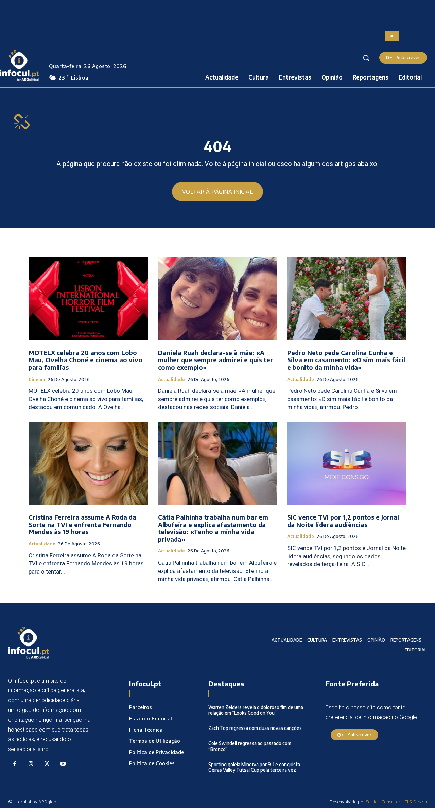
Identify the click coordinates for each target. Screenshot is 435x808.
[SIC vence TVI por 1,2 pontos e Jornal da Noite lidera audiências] (346, 463)
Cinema (37, 379)
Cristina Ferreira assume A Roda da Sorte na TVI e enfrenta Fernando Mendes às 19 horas (82, 524)
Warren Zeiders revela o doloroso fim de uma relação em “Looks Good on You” (255, 710)
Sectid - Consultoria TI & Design (396, 801)
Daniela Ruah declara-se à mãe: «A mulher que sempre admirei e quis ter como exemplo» (215, 360)
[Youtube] (63, 764)
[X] (46, 764)
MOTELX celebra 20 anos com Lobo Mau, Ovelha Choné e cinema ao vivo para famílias (85, 360)
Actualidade (171, 379)
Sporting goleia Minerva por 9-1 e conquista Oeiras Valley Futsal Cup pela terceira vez (254, 767)
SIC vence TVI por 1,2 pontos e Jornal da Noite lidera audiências (343, 520)
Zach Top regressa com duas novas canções (255, 728)
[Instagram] (30, 764)
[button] (366, 58)
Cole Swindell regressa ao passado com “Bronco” (249, 746)
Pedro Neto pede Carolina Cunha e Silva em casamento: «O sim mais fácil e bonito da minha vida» (346, 360)
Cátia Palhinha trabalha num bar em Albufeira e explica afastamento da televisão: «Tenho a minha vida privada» (213, 528)
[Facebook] (14, 764)
